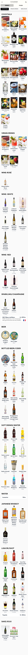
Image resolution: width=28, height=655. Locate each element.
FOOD (21, 5)
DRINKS (7, 5)
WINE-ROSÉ (24, 8)
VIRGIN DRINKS (14, 8)
